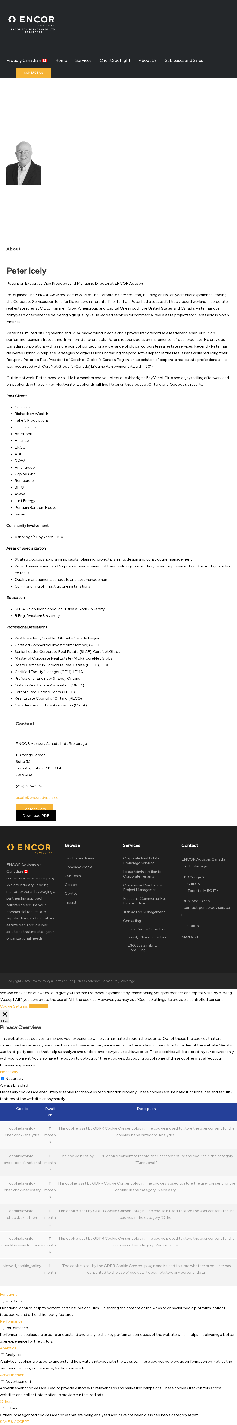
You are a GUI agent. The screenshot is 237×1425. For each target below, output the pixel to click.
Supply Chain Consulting (147, 937)
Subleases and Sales (184, 60)
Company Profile (78, 867)
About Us (148, 60)
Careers (71, 884)
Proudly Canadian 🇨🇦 (26, 60)
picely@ (39, 797)
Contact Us (33, 72)
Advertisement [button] (13, 1374)
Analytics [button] (8, 1348)
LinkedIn (191, 925)
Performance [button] (11, 1321)
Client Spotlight (115, 60)
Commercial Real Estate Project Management (142, 887)
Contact (71, 893)
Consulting (132, 921)
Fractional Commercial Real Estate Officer (145, 900)
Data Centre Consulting (147, 929)
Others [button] (6, 1401)
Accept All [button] (38, 1006)
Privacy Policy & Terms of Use (52, 981)
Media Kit (189, 937)
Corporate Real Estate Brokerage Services (141, 860)
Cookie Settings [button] (14, 1006)
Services (83, 60)
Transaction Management (144, 912)
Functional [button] (9, 1294)
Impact (70, 902)
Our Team (73, 876)
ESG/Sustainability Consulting (143, 947)
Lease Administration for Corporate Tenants (143, 873)
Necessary (14, 1078)
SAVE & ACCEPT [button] (15, 1421)
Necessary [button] (9, 1071)
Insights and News (79, 858)
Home (61, 60)
